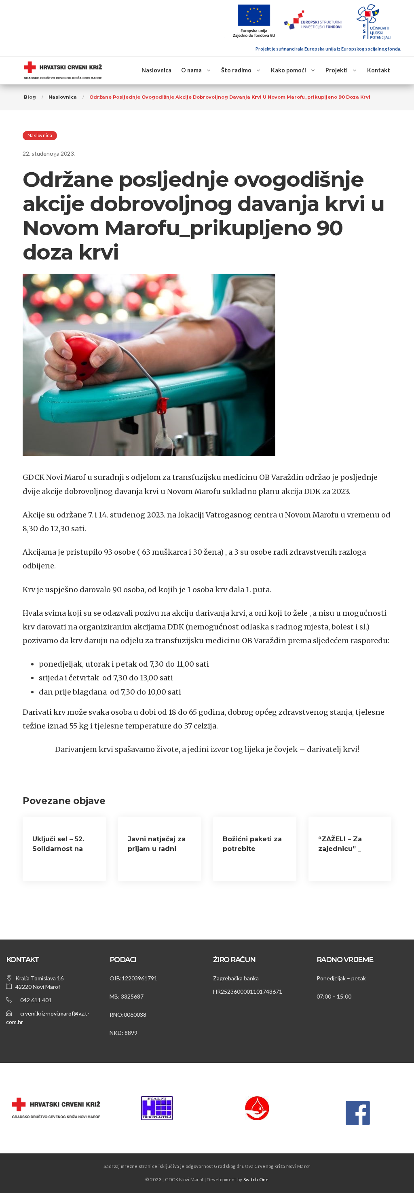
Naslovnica (156, 70)
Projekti (336, 70)
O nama (191, 70)
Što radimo (236, 70)
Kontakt (378, 70)
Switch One (256, 1179)
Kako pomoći (288, 70)
